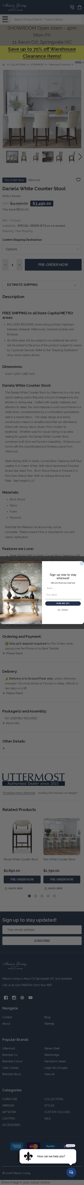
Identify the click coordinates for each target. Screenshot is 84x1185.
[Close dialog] (81, 563)
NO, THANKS (63, 610)
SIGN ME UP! (63, 603)
